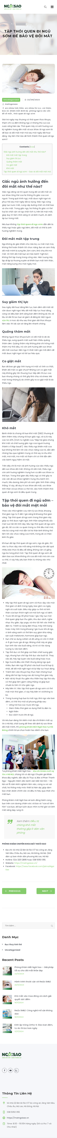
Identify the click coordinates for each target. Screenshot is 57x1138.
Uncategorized (11, 99)
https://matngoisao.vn (18, 1117)
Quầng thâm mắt (14, 161)
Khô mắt (10, 168)
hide (32, 147)
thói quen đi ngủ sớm (24, 113)
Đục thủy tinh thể (13, 944)
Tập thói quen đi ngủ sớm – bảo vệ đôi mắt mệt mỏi (27, 171)
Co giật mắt (11, 165)
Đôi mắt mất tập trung (16, 155)
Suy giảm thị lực (13, 158)
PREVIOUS (15, 891)
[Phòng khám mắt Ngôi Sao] (12, 7)
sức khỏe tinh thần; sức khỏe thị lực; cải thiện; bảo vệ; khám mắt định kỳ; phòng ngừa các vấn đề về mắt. (27, 111)
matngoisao (11, 104)
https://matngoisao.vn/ (25, 863)
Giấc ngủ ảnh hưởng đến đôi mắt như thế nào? (25, 152)
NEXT (45, 891)
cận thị (5, 320)
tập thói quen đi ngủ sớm (30, 224)
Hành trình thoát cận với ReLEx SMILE (33, 981)
